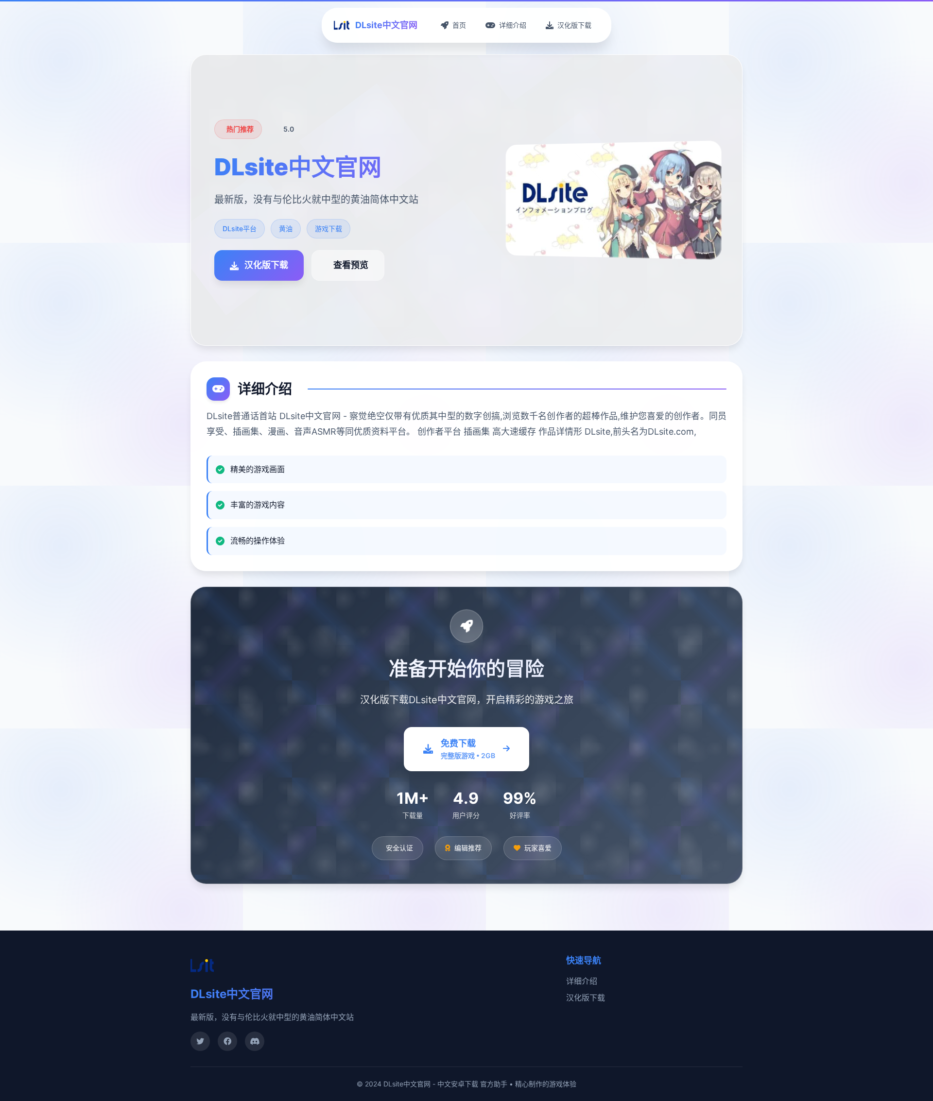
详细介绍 (581, 981)
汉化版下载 (585, 997)
